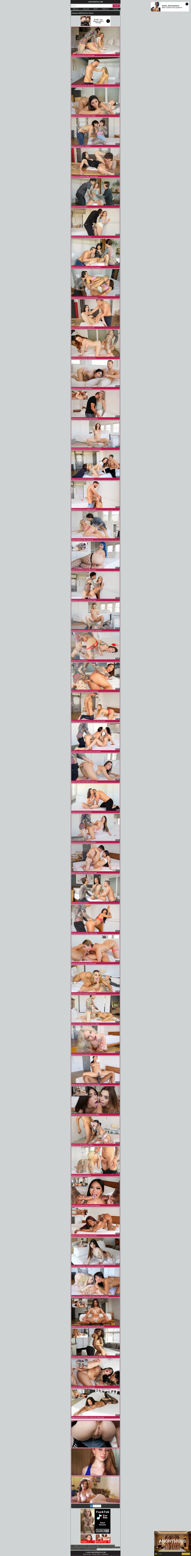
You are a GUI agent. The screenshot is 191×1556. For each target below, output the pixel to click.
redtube (112, 1545)
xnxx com (82, 1549)
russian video (86, 1547)
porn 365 (96, 1547)
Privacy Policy (96, 1554)
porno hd (99, 1545)
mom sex (87, 1545)
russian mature (110, 1547)
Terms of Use (87, 1554)
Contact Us (105, 1554)
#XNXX (95, 9)
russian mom (92, 1549)
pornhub (117, 1547)
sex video (73, 1545)
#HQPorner (105, 9)
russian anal (106, 1545)
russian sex (93, 1545)
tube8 (87, 1549)
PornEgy (115, 9)
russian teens (75, 1549)
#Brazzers (76, 9)
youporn (79, 1547)
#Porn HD (86, 9)
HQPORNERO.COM (95, 2)
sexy (91, 1547)
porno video (102, 1547)
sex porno (74, 1547)
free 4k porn (80, 1545)
